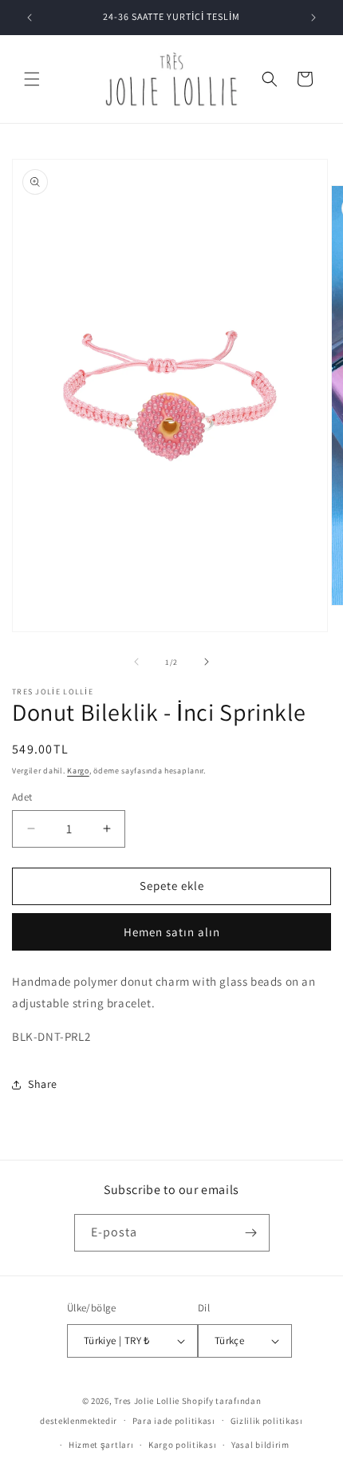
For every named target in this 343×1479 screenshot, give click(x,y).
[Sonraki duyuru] (313, 17)
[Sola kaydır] (136, 661)
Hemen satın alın (172, 931)
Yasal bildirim (260, 1444)
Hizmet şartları (101, 1444)
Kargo (78, 770)
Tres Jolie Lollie (146, 1400)
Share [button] (42, 1084)
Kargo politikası (182, 1444)
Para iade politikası (173, 1420)
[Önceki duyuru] (29, 17)
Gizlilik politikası (267, 1420)
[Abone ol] (251, 1233)
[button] (31, 79)
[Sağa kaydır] (206, 661)
